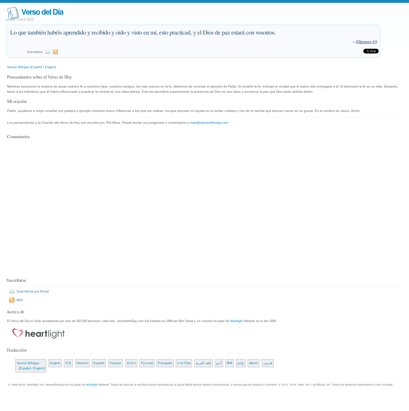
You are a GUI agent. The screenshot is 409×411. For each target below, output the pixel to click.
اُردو (219, 363)
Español (98, 363)
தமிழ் (240, 363)
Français (115, 363)
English (55, 363)
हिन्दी (229, 363)
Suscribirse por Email (33, 291)
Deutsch (82, 363)
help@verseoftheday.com (209, 122)
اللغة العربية (203, 363)
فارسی (267, 363)
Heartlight (236, 321)
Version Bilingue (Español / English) (31, 67)
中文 (68, 363)
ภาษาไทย (184, 363)
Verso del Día (42, 11)
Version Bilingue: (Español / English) (31, 365)
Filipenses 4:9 (366, 41)
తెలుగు (253, 363)
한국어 (131, 363)
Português (165, 363)
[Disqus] (204, 202)
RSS (20, 300)
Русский (147, 363)
